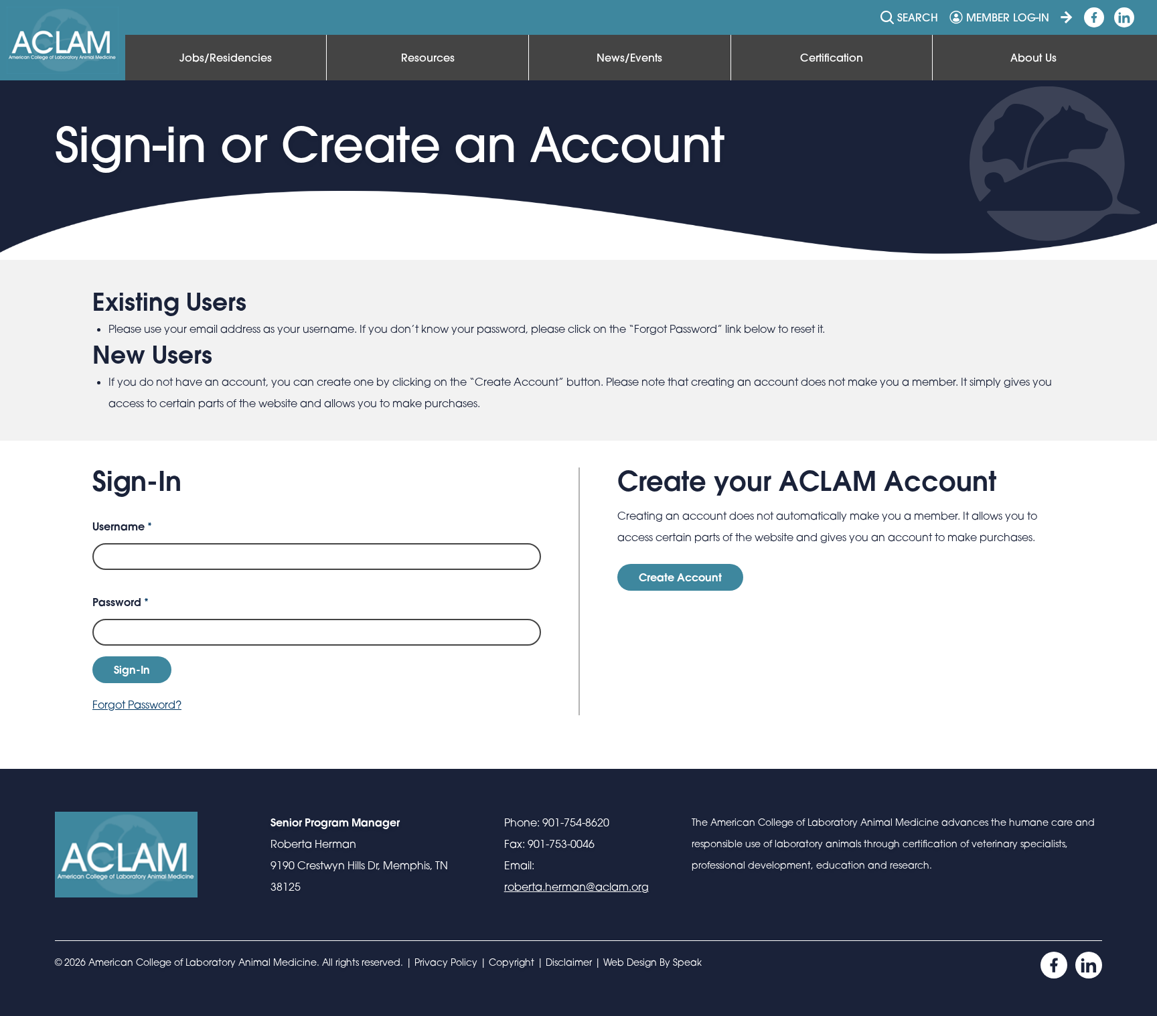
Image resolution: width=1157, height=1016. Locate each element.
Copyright (511, 962)
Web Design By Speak (652, 962)
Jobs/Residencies (225, 57)
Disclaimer (569, 962)
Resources (428, 57)
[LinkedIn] (1088, 965)
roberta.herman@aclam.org (576, 886)
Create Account (680, 577)
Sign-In (132, 669)
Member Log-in (1007, 17)
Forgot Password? (136, 704)
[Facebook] (1053, 965)
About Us (1033, 57)
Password (120, 602)
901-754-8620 (575, 822)
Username (122, 526)
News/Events (629, 57)
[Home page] (63, 40)
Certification (831, 57)
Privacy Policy (445, 962)
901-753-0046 (561, 844)
